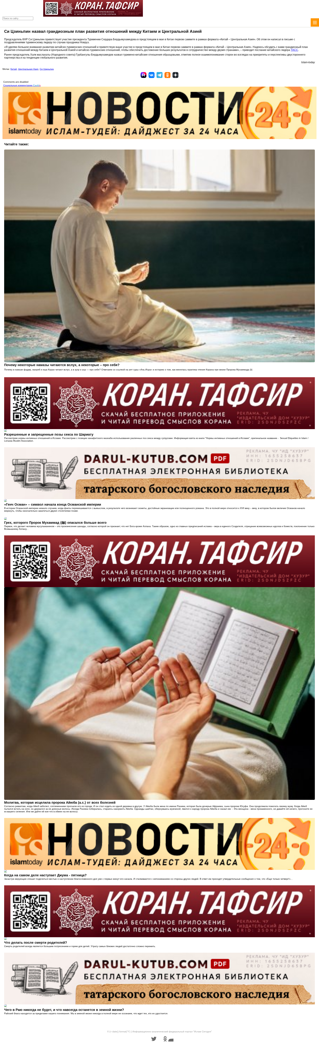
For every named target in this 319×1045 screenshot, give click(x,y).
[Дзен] (175, 75)
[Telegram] (159, 75)
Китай (13, 69)
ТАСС (294, 50)
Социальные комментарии (22, 85)
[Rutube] (144, 75)
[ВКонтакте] (152, 75)
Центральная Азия (28, 69)
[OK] (167, 75)
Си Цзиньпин (47, 69)
